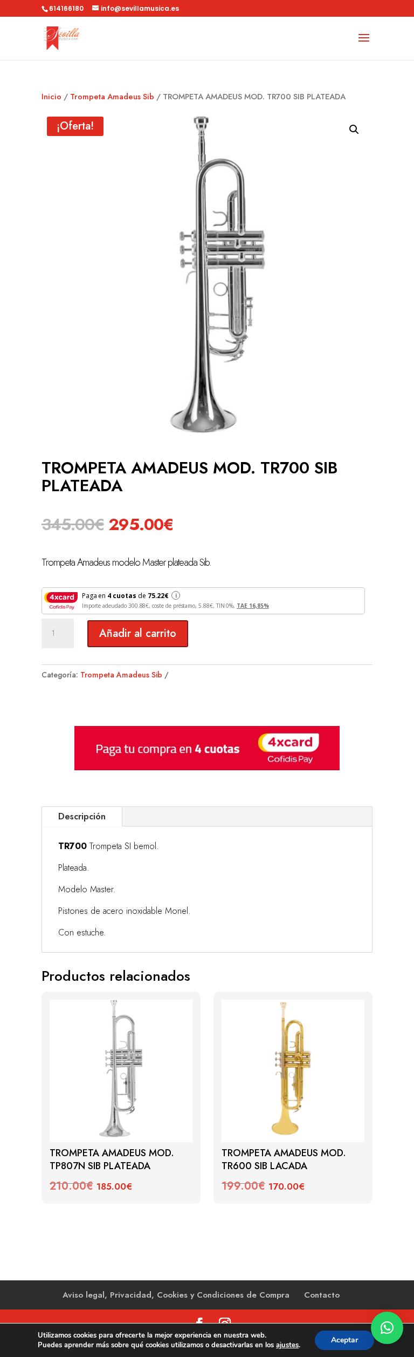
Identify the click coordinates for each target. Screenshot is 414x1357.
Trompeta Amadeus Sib (112, 97)
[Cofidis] (207, 767)
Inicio (51, 97)
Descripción (82, 816)
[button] (354, 129)
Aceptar (344, 1340)
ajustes (287, 1345)
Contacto (322, 1295)
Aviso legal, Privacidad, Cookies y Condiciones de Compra (176, 1295)
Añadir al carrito (137, 633)
